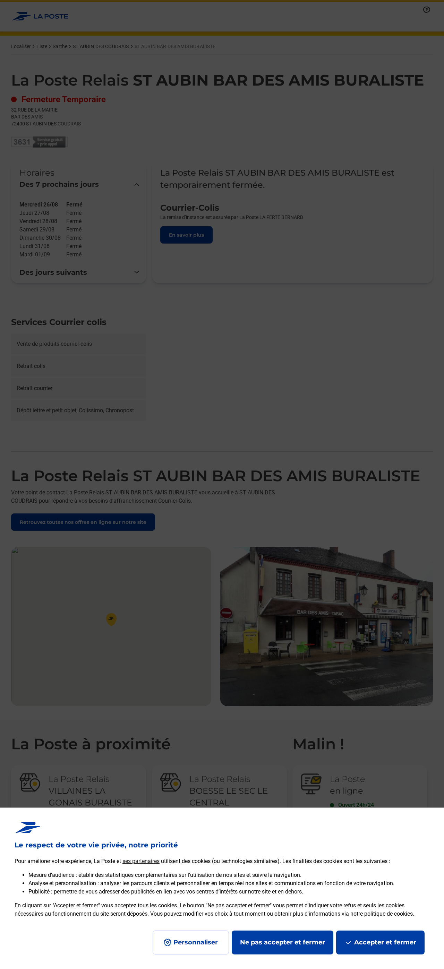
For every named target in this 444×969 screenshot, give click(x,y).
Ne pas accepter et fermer (282, 942)
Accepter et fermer (385, 942)
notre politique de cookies (381, 913)
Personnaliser (195, 942)
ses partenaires (141, 861)
